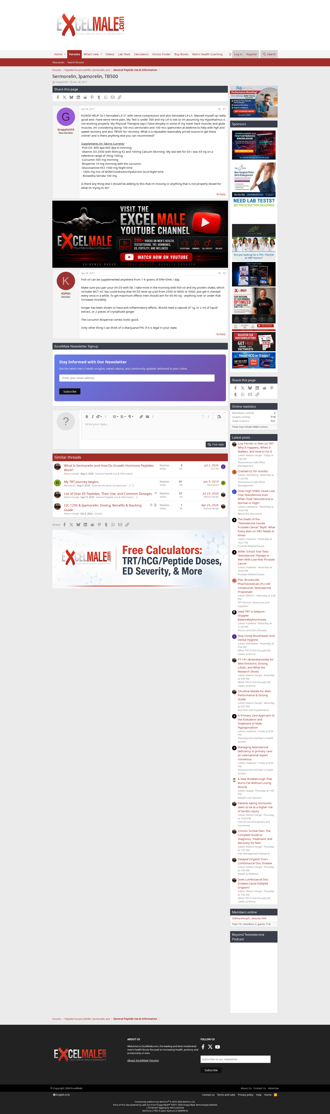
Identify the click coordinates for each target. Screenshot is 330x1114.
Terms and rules (226, 1094)
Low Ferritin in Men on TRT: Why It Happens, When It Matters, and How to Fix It (256, 447)
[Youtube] (217, 1048)
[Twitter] (210, 1048)
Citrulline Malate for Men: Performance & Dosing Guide (254, 695)
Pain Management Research (254, 853)
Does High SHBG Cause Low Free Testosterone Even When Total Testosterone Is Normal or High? (256, 497)
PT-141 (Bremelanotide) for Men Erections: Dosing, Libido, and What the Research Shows (256, 665)
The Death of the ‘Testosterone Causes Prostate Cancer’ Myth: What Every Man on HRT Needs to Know (256, 527)
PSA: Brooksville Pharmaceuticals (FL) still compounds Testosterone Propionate (254, 586)
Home (58, 54)
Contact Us (259, 1088)
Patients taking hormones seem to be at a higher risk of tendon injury (255, 807)
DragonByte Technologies (196, 1104)
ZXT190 (215, 468)
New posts (58, 62)
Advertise (273, 1088)
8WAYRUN (183, 1110)
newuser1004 (258, 918)
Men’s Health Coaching (207, 54)
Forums (74, 54)
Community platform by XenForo (165, 1101)
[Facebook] (203, 1048)
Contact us (208, 1094)
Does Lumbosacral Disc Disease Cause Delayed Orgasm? (253, 883)
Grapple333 (61, 82)
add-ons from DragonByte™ (156, 1104)
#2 (224, 273)
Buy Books (181, 54)
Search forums (75, 62)
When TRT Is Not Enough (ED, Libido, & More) (254, 652)
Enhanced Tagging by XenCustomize (166, 1107)
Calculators (141, 54)
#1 (224, 109)
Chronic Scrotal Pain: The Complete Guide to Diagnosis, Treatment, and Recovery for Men (255, 837)
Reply (222, 194)
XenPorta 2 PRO (150, 1110)
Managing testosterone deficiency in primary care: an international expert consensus (255, 753)
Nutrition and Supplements (253, 710)
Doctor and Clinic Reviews (252, 630)
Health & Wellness (248, 873)
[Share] (219, 109)
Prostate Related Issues (251, 546)
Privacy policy (245, 1094)
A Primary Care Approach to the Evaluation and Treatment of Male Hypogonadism (256, 721)
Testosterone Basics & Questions (108, 485)
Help (258, 1094)
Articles (98, 513)
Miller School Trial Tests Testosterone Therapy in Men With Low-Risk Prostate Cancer (256, 557)
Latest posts (241, 437)
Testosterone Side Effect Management (251, 464)
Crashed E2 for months (253, 471)
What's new (91, 54)
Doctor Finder (161, 54)
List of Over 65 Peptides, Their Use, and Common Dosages (108, 493)
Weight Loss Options (249, 797)
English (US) (63, 1094)
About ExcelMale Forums (143, 1060)
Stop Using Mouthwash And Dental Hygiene (256, 638)
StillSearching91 (241, 918)
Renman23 (69, 485)
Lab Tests (124, 54)
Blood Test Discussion (250, 513)
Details (213, 1104)
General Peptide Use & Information (114, 473)
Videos (110, 54)
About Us (246, 1088)
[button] (64, 54)
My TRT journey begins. (81, 482)
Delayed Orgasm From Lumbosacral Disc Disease (255, 861)
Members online (244, 912)
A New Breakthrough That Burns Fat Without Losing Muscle (255, 783)
